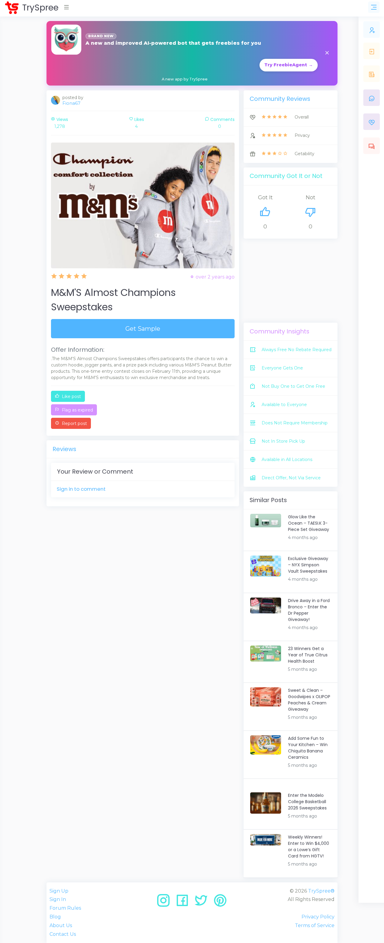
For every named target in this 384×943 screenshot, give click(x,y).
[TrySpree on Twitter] (203, 902)
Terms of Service (314, 925)
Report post (74, 423)
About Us (61, 925)
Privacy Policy (318, 917)
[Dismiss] (327, 53)
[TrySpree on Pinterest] (220, 902)
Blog (55, 917)
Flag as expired (77, 410)
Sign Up (59, 891)
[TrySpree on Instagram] (165, 902)
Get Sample (142, 328)
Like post (71, 396)
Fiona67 (71, 103)
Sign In (58, 899)
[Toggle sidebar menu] (374, 7)
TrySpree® (321, 891)
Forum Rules (65, 908)
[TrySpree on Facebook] (184, 902)
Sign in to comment (81, 489)
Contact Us (63, 934)
